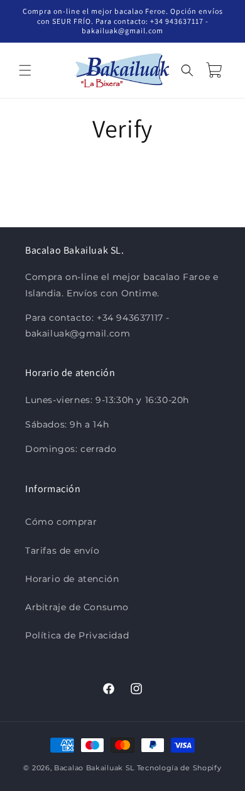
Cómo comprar (61, 521)
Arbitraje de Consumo (77, 607)
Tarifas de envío (62, 550)
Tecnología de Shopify (179, 767)
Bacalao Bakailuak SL (94, 767)
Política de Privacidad (77, 635)
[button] (25, 70)
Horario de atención (72, 578)
